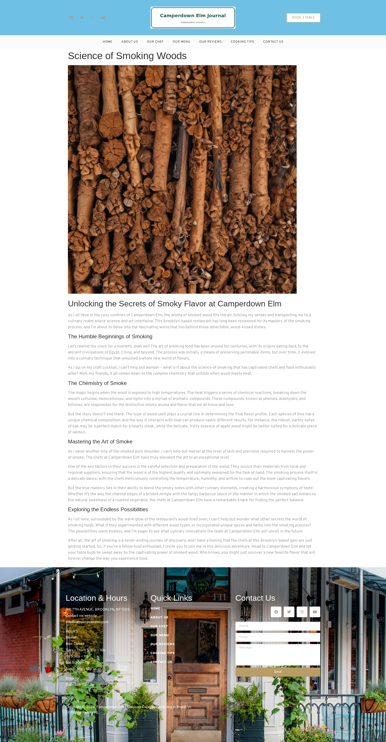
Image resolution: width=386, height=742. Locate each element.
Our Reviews (210, 42)
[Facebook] (71, 17)
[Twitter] (81, 17)
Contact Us (273, 42)
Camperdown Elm (282, 546)
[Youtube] (103, 17)
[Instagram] (92, 17)
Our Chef (155, 42)
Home (107, 42)
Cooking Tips (242, 42)
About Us (129, 42)
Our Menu (181, 42)
